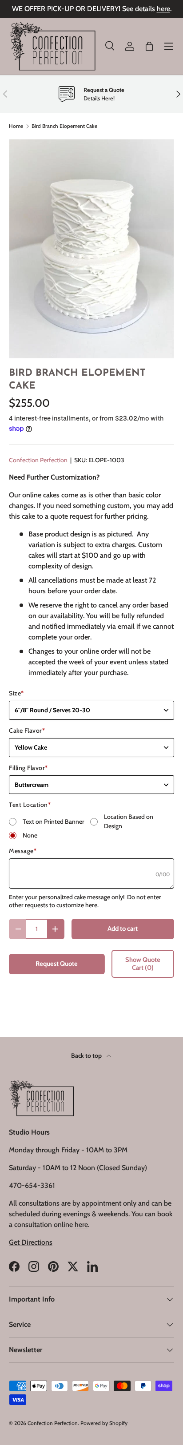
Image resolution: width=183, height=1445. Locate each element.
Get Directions (30, 1242)
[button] (149, 46)
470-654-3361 (32, 1185)
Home (16, 126)
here (163, 8)
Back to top (87, 1056)
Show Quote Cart (142, 964)
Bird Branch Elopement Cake (64, 126)
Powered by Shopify (103, 1423)
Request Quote (57, 964)
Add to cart (122, 929)
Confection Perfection (38, 460)
